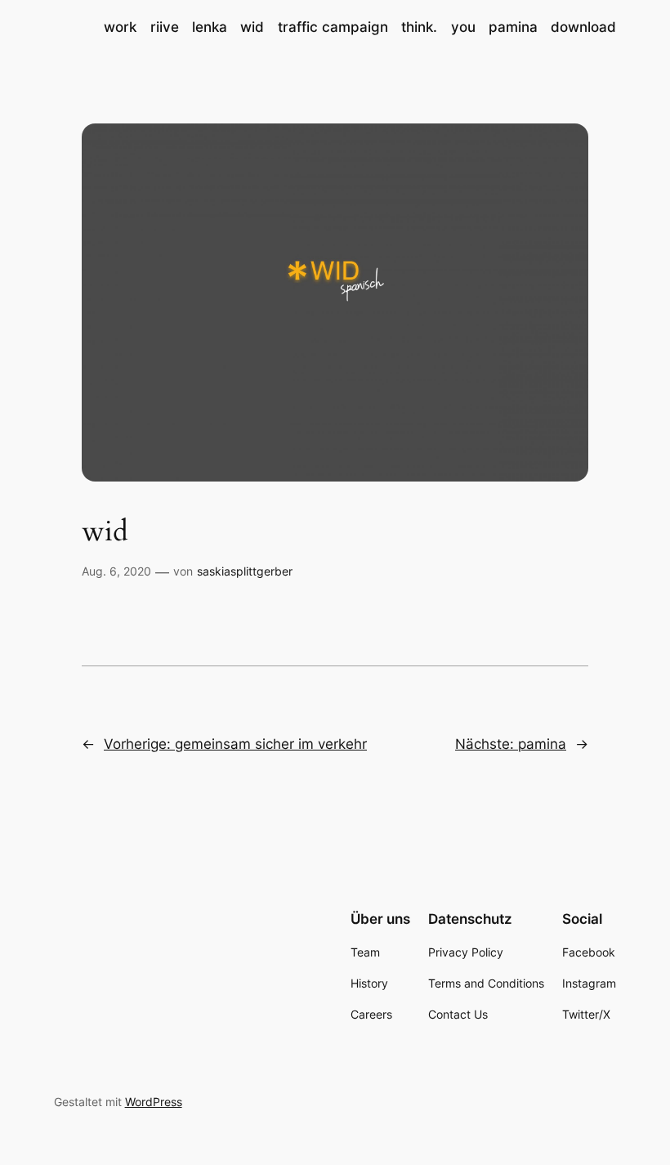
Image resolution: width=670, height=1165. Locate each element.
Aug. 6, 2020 (116, 571)
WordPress (153, 1102)
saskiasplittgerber (245, 571)
